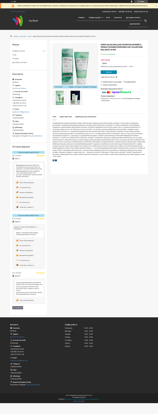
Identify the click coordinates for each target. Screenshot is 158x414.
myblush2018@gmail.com (21, 112)
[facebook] (53, 161)
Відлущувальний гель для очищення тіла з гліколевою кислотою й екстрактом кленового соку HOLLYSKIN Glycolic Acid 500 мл (29, 173)
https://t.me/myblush (35, 136)
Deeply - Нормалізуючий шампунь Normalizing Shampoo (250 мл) (27, 233)
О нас (108, 17)
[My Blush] (18, 20)
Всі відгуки (17, 307)
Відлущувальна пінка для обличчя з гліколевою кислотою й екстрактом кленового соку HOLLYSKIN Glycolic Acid (29, 167)
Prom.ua (89, 395)
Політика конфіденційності (91, 399)
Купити (109, 72)
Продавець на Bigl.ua (79, 397)
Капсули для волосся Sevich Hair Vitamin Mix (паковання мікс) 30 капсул (29, 293)
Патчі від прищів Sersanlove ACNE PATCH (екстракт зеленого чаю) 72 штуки (27, 288)
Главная (81, 17)
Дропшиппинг (135, 24)
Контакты (118, 17)
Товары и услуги (95, 17)
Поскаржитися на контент (73, 399)
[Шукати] (145, 21)
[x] (56, 161)
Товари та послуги (19, 36)
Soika (29, 36)
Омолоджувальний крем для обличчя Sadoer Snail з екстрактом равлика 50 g (29, 283)
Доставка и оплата (133, 17)
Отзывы (15, 58)
